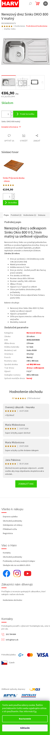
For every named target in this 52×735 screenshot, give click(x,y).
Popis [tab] (6, 215)
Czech (11, 662)
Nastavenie (25, 718)
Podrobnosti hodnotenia (36, 26)
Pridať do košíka (27, 114)
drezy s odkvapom (35, 367)
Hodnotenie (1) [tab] (29, 215)
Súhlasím (25, 728)
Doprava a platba (10, 516)
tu (35, 711)
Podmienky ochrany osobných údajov (19, 561)
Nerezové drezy (34, 332)
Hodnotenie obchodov (12, 600)
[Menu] (45, 3)
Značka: (10, 29)
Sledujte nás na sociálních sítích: (16, 565)
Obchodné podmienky (12, 521)
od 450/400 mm (33, 364)
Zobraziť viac (26, 484)
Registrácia (8, 533)
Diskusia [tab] (41, 215)
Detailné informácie (9, 127)
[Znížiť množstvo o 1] (11, 115)
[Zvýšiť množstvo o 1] (11, 112)
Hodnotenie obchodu (26, 391)
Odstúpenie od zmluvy (12, 525)
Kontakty (7, 552)
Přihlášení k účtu (10, 529)
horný (29, 378)
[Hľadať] (30, 3)
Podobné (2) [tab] (16, 215)
